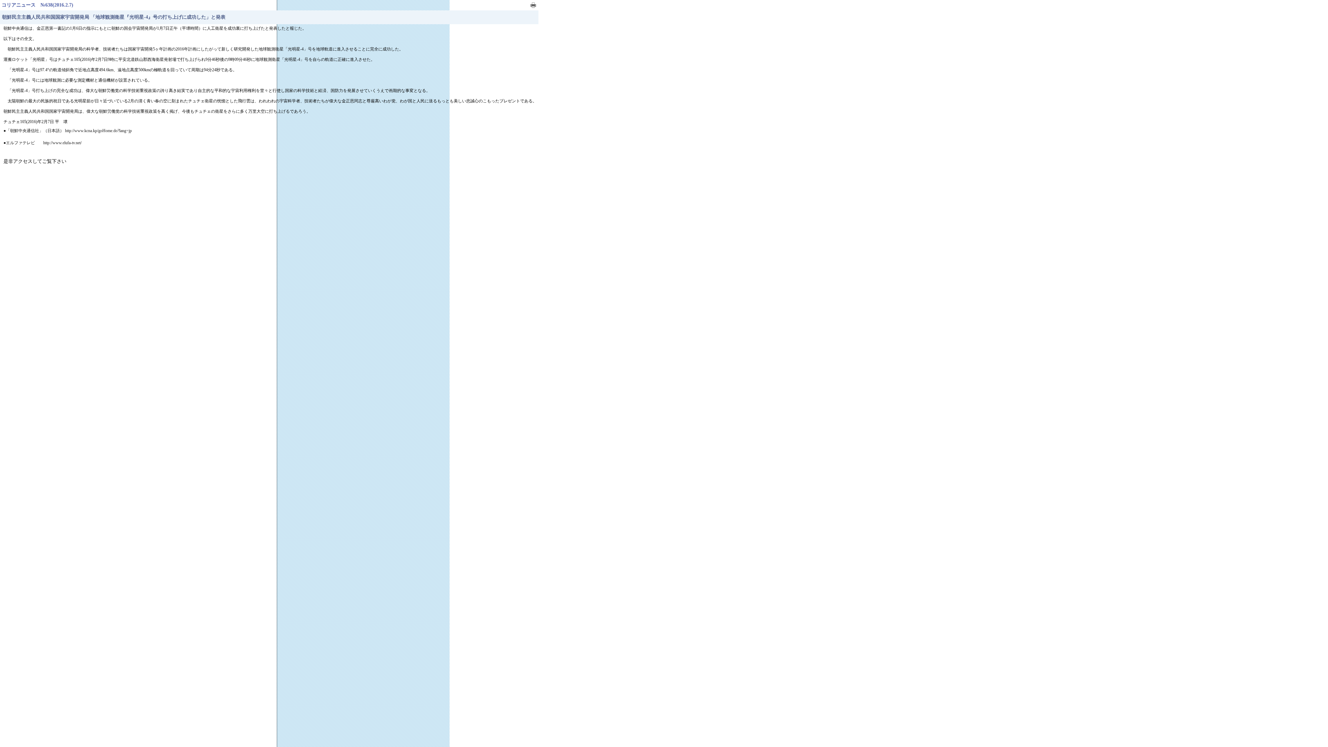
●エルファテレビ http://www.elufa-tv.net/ (42, 142)
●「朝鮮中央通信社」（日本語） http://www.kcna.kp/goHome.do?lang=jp (67, 130)
